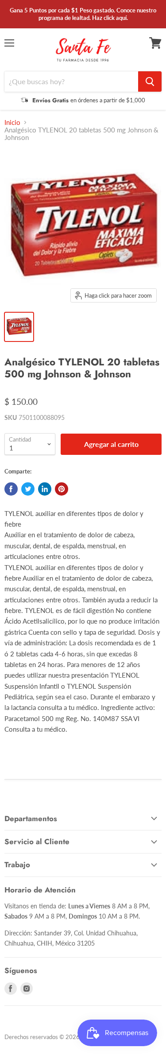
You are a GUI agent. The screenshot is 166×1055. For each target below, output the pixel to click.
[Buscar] (150, 81)
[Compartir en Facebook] (11, 489)
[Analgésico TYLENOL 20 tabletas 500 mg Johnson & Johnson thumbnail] (19, 327)
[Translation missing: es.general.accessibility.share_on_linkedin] (44, 489)
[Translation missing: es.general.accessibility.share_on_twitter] (28, 489)
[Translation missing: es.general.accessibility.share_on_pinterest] (61, 489)
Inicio (12, 122)
